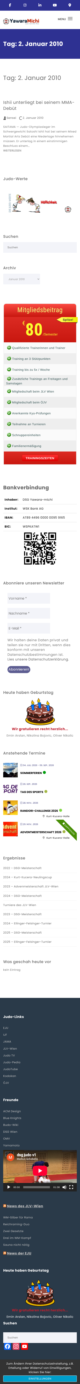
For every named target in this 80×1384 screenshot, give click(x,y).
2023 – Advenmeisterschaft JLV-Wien (30, 886)
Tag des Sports (31, 792)
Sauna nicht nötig (16, 1245)
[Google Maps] (70, 5)
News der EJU (19, 1253)
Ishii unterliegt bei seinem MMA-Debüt (38, 105)
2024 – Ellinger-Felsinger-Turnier (27, 923)
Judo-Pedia (11, 1062)
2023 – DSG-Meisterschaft (22, 914)
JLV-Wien (10, 1049)
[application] (40, 1170)
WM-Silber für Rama (18, 1217)
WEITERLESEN (12, 151)
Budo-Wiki (10, 1125)
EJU (5, 1028)
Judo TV (9, 1055)
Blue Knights (12, 1118)
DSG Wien (10, 1132)
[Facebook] (10, 5)
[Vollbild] (71, 1187)
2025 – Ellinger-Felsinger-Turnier (27, 942)
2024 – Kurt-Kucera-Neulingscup (27, 877)
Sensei (11, 118)
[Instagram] (25, 5)
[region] (40, 203)
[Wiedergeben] (9, 1187)
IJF (5, 1035)
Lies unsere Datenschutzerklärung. (38, 659)
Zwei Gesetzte (13, 1231)
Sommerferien (31, 773)
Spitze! (68, 319)
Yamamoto (11, 1145)
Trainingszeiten (40, 458)
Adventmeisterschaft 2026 (40, 832)
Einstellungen (40, 1378)
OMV (6, 1139)
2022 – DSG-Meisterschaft (22, 868)
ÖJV (6, 1083)
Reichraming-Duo (16, 1224)
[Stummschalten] (64, 1187)
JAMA (7, 1042)
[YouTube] (55, 5)
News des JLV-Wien (25, 1206)
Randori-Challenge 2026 (39, 811)
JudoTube (10, 1069)
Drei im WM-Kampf (17, 1238)
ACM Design (12, 1111)
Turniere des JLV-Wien (19, 905)
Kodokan (9, 1076)
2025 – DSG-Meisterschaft (22, 933)
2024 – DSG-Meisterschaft (22, 896)
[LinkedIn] (40, 5)
